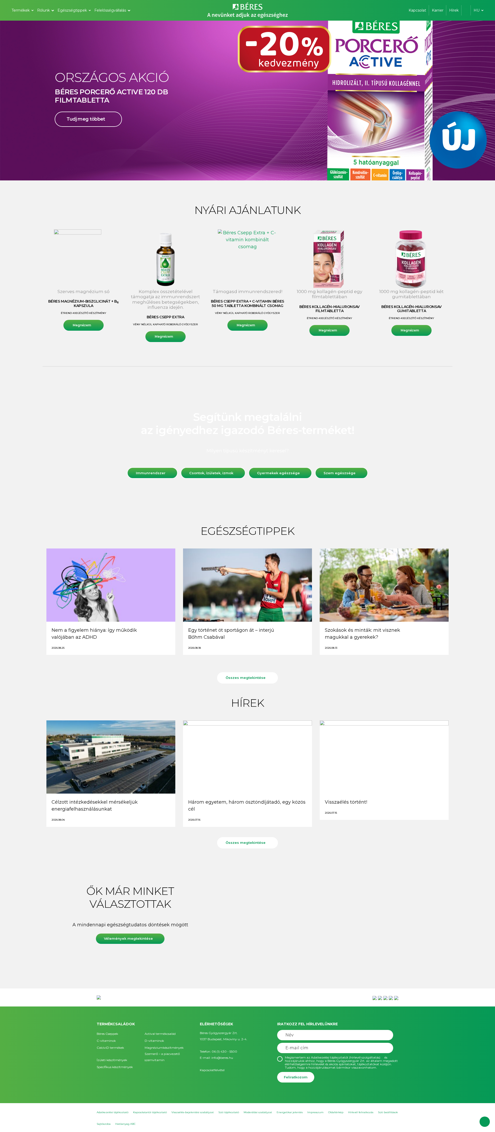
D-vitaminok (154, 1041)
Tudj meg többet (86, 130)
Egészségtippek (72, 10)
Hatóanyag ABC (125, 1124)
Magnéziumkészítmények (164, 1048)
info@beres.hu (222, 1058)
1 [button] (226, 170)
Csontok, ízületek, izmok (211, 473)
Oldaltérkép (335, 1112)
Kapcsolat (417, 10)
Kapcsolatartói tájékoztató (150, 1112)
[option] (247, 100)
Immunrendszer (151, 473)
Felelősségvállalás (110, 10)
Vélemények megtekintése (128, 938)
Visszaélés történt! (346, 802)
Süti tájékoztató (228, 1112)
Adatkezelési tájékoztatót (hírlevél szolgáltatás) (345, 1057)
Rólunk (43, 10)
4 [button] (242, 170)
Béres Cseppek (107, 1034)
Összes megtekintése (246, 678)
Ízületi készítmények (112, 1060)
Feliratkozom (296, 1077)
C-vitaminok (106, 1041)
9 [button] (268, 170)
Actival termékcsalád (160, 1034)
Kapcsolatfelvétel (212, 1070)
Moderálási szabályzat (258, 1112)
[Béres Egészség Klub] (375, 998)
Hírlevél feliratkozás (360, 1112)
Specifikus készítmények (115, 1067)
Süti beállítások (388, 1112)
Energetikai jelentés (290, 1112)
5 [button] (247, 170)
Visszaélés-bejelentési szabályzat (192, 1112)
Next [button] (473, 100)
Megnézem (82, 325)
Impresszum (315, 1112)
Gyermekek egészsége (278, 473)
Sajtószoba (104, 1124)
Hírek (454, 10)
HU (477, 10)
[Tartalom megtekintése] (110, 585)
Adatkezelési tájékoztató (112, 1112)
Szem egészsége (340, 473)
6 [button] (252, 170)
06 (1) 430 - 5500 (224, 1051)
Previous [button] (22, 100)
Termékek (21, 10)
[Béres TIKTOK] (396, 998)
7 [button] (257, 170)
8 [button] (263, 170)
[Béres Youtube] (380, 998)
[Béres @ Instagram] (385, 998)
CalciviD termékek (110, 1048)
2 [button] (232, 170)
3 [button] (237, 170)
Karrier (437, 10)
